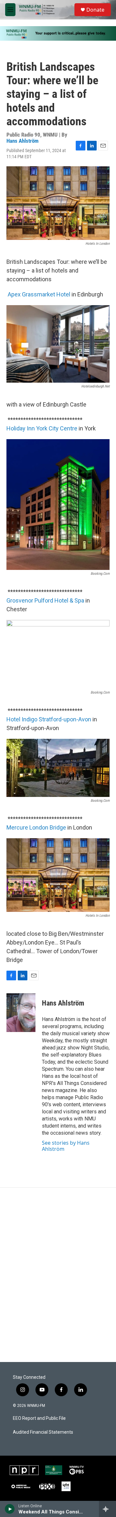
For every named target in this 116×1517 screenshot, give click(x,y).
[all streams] (107, 1509)
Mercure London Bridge (36, 827)
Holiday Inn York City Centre (41, 428)
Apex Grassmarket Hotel (39, 294)
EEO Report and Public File (39, 1418)
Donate (95, 10)
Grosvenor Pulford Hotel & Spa (45, 600)
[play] (10, 1509)
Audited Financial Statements (43, 1432)
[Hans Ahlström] (20, 1012)
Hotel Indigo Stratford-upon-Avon (48, 719)
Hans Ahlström (22, 141)
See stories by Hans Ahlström (66, 1145)
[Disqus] (58, 1275)
